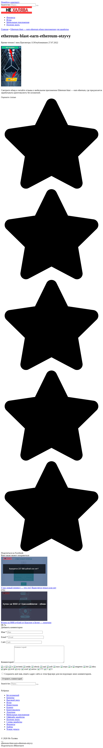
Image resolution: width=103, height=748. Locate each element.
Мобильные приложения (17, 22)
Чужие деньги (12, 729)
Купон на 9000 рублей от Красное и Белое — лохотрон (26, 622)
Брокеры (10, 697)
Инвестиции (12, 705)
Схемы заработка (14, 722)
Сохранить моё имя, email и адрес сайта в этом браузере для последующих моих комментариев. (48, 674)
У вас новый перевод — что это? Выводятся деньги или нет (28, 588)
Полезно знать (13, 25)
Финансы (10, 17)
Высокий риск (13, 700)
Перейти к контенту (10, 2)
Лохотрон (10, 712)
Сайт (3, 642)
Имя (4, 632)
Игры (9, 20)
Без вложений (12, 695)
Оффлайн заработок (15, 717)
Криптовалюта (13, 710)
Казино (9, 707)
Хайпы (9, 727)
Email (4, 637)
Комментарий (7, 662)
